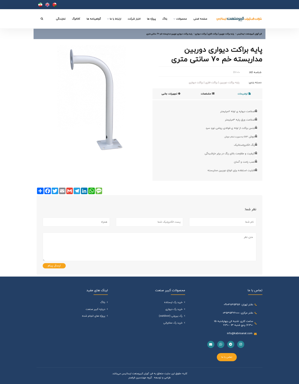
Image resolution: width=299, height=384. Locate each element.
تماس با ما (226, 357)
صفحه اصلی (200, 19)
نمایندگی (60, 19)
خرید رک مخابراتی (172, 323)
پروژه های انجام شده (93, 316)
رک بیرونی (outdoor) (170, 316)
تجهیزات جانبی (170, 93)
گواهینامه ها (94, 19)
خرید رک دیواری (173, 309)
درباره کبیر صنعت (95, 309)
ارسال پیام (54, 266)
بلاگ (164, 19)
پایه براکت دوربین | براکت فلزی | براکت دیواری (214, 82)
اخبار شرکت (134, 19)
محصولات (181, 19)
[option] (91, 100)
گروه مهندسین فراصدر (140, 377)
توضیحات (243, 93)
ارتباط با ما (115, 19)
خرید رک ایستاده (173, 302)
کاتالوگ (76, 19)
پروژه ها (151, 19)
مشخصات (206, 93)
